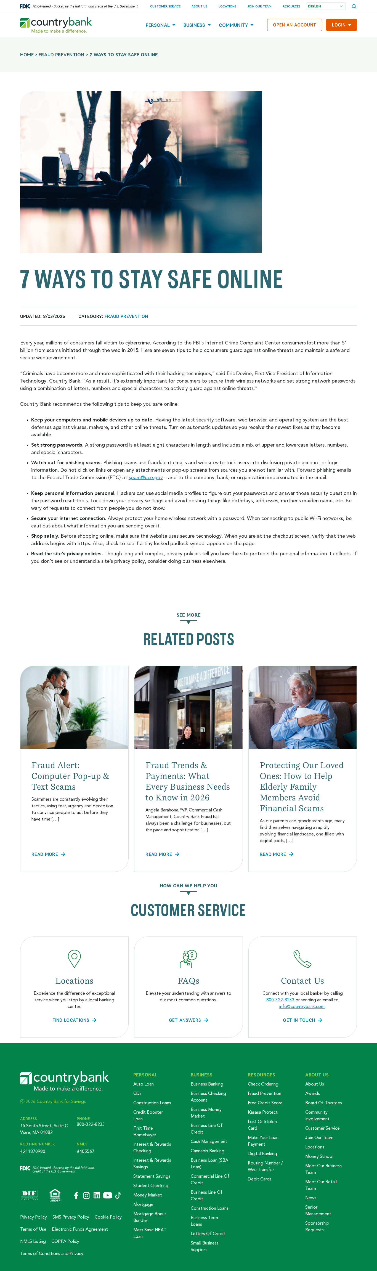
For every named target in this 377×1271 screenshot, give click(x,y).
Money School (319, 1157)
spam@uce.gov (146, 477)
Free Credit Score (265, 1103)
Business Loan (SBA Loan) (209, 1163)
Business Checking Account (208, 1097)
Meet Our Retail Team (321, 1185)
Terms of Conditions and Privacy (51, 1254)
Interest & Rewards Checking (152, 1147)
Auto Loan (143, 1084)
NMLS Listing (33, 1242)
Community (233, 25)
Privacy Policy (33, 1217)
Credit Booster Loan (148, 1115)
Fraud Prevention (61, 54)
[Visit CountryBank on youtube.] (107, 1196)
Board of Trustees (323, 1103)
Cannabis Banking (207, 1151)
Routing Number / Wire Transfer (265, 1166)
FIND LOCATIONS (70, 1020)
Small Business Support (205, 1246)
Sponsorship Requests (317, 1226)
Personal (158, 25)
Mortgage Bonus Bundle (149, 1217)
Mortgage (143, 1205)
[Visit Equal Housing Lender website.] (55, 1196)
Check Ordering (263, 1084)
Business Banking (207, 1084)
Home (27, 54)
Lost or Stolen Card (262, 1125)
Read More (44, 854)
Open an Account (294, 25)
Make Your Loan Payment (263, 1141)
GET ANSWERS (185, 1020)
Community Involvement (317, 1115)
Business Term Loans (204, 1221)
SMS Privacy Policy (70, 1217)
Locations (228, 6)
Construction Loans (152, 1103)
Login (339, 25)
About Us (200, 6)
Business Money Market (206, 1113)
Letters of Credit (208, 1234)
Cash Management (209, 1142)
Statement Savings (151, 1176)
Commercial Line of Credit (210, 1179)
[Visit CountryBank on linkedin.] (96, 1195)
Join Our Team (260, 6)
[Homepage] (56, 25)
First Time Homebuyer (144, 1131)
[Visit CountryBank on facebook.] (76, 1195)
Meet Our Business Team (323, 1169)
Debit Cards (260, 1179)
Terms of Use (33, 1229)
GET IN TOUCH (299, 1020)
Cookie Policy (108, 1217)
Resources (292, 6)
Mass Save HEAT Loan (150, 1233)
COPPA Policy (65, 1242)
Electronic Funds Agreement (80, 1229)
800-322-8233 (280, 1000)
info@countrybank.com (302, 1007)
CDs (137, 1094)
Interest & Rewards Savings (152, 1163)
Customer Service (165, 6)
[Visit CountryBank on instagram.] (86, 1196)
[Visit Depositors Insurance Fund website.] (29, 1195)
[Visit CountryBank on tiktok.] (118, 1196)
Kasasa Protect (263, 1112)
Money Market (147, 1195)
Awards (312, 1094)
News (310, 1198)
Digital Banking (262, 1154)
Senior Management (318, 1210)
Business (194, 25)
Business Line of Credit (206, 1129)
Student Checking (150, 1186)
